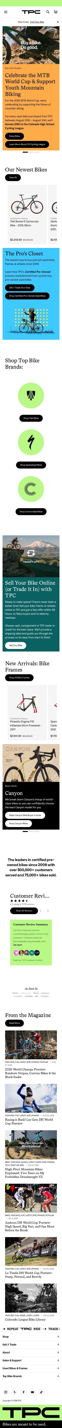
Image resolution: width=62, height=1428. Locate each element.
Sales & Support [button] (12, 1360)
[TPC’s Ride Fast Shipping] (36, 152)
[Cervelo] (31, 831)
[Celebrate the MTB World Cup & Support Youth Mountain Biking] (25, 152)
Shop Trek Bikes (31, 418)
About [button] (6, 1352)
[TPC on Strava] (14, 1392)
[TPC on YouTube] (32, 1392)
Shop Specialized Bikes (31, 465)
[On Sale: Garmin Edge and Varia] (31, 152)
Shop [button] (6, 1336)
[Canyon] (25, 831)
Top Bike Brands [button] (12, 1376)
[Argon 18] (36, 831)
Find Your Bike (37, 22)
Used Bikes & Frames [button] (15, 1368)
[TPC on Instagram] (6, 1392)
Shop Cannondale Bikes (31, 511)
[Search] (48, 12)
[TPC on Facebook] (23, 1392)
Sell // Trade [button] (9, 1344)
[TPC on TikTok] (41, 1392)
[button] (58, 22)
